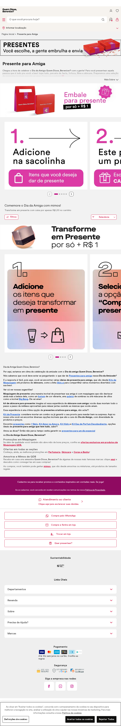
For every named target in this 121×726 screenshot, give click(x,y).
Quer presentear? (63, 543)
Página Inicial (8, 34)
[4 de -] (60, 237)
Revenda (12, 600)
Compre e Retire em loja (63, 525)
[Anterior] (49, 194)
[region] (60, 714)
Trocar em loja (63, 534)
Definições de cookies (15, 719)
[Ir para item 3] (61, 194)
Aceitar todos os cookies (80, 719)
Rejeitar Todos (106, 719)
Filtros (13, 217)
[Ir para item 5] (66, 194)
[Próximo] (71, 194)
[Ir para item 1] (56, 194)
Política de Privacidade (95, 490)
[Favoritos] (117, 11)
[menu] (4, 19)
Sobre (11, 611)
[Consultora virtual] (111, 19)
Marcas (12, 633)
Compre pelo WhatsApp (63, 516)
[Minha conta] (111, 11)
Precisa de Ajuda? (18, 622)
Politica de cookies (72, 713)
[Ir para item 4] (64, 194)
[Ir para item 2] (59, 194)
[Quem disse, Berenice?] (10, 10)
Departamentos (17, 589)
